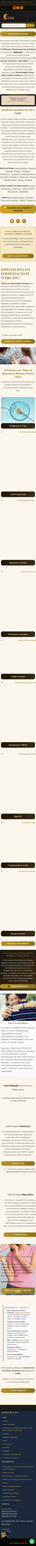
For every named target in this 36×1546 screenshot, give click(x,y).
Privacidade (5, 1529)
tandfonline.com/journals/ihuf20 (16, 1333)
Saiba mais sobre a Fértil (13, 335)
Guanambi (31, 200)
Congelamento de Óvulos (11, 1493)
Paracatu (32, 168)
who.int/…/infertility (23, 1340)
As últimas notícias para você (12, 1454)
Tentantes (6, 1434)
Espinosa (4, 177)
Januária (28, 180)
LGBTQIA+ (6, 1447)
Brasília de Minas (28, 174)
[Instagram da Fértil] (21, 8)
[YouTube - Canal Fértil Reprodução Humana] (12, 221)
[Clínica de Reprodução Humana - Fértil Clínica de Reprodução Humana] (9, 16)
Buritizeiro (13, 177)
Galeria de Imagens (9, 1424)
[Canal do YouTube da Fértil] (14, 8)
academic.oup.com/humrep (22, 1312)
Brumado (29, 197)
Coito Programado (18, 494)
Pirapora (17, 171)
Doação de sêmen (18, 933)
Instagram (23, 2)
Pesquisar (31, 25)
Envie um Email (7, 1509)
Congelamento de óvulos (18, 865)
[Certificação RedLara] (4, 1535)
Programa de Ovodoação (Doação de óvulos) (17, 1479)
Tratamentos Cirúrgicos (18, 634)
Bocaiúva (26, 171)
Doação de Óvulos (8, 1472)
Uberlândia (23, 192)
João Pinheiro (28, 189)
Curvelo (31, 186)
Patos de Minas (20, 168)
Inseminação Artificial (18, 744)
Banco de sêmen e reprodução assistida (15, 1476)
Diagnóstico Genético (18, 562)
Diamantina (6, 189)
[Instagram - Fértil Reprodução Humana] (18, 221)
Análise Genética (18, 676)
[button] (18, 335)
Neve (10, 1543)
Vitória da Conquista (9, 200)
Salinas (21, 180)
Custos (5, 1440)
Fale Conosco (7, 1444)
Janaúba (9, 171)
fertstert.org (10, 1324)
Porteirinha (5, 174)
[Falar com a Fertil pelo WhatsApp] (31, 1541)
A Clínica (9, 2)
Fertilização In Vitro (18, 425)
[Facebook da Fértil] (18, 8)
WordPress (23, 1543)
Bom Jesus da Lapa (16, 197)
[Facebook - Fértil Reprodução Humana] (24, 221)
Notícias (15, 2)
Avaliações (6, 1451)
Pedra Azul (16, 189)
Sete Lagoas (13, 192)
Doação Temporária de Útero (12, 1486)
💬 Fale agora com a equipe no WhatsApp (18, 209)
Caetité (22, 200)
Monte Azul (24, 177)
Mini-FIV (5, 1483)
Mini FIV (18, 816)
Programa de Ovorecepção (11, 1500)
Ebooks (30, 2)
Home (2, 2)
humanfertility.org (12, 1356)
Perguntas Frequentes (10, 1437)
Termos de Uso (7, 1531)
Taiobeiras (15, 174)
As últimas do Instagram (10, 1458)
